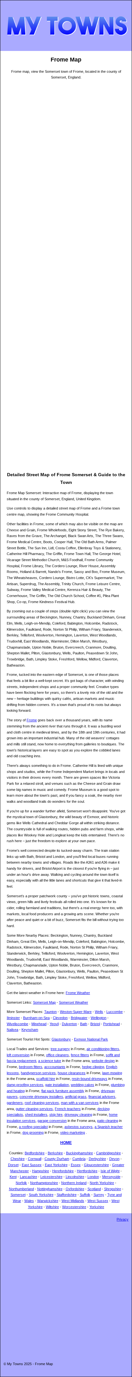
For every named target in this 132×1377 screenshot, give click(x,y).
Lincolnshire (75, 1177)
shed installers (36, 1114)
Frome (32, 720)
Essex (76, 1165)
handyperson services (38, 1073)
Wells (99, 1012)
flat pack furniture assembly (62, 1091)
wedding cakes (82, 1085)
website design (103, 1061)
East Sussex (32, 1165)
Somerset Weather (73, 1002)
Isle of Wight (110, 1171)
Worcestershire (74, 1207)
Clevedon (60, 1018)
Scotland (94, 1189)
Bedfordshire (35, 1153)
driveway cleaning (78, 1114)
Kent (13, 1177)
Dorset (13, 1165)
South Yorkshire (41, 1195)
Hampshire (40, 1171)
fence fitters (80, 1055)
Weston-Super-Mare (76, 1012)
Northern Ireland (74, 1183)
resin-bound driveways (89, 1079)
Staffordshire (67, 1195)
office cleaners (57, 1055)
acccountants (54, 1067)
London (93, 1177)
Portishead (111, 1024)
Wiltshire (52, 1207)
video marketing (72, 1132)
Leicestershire (51, 1177)
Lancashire (28, 1177)
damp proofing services (25, 1085)
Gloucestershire (96, 1165)
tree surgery (60, 1049)
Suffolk (85, 1195)
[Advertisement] (32, 375)
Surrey (99, 1195)
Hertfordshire (87, 1171)
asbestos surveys (78, 1127)
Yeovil (54, 1024)
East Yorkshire (56, 1165)
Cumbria (79, 1159)
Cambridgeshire (108, 1153)
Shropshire (112, 1189)
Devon (114, 1159)
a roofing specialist (33, 1127)
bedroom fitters (30, 1067)
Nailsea (12, 1030)
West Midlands (73, 1201)
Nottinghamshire (49, 1189)
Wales (29, 1201)
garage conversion (52, 1121)
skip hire (55, 1114)
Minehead (38, 1024)
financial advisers (101, 1097)
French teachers (68, 1109)
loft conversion (18, 1055)
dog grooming (33, 1132)
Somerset (18, 1195)
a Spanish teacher (109, 1127)
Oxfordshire (75, 1189)
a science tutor (49, 1061)
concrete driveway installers (41, 1097)
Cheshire (18, 1159)
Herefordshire (63, 1171)
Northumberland (21, 1189)
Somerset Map (44, 1002)
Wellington (98, 1018)
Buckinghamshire (79, 1153)
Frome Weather (78, 993)
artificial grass (76, 1097)
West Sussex (97, 1201)
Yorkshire (96, 1207)
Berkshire (55, 1153)
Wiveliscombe (17, 1024)
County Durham (57, 1159)
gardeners (15, 1103)
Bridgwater (79, 1018)
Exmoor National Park (91, 1039)
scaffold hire (45, 1079)
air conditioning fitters (103, 1049)
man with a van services (80, 1103)
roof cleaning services (42, 1103)
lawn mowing (112, 1073)
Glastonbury (61, 1039)
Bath (83, 1024)
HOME (66, 1143)
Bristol (95, 1024)
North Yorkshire (102, 1183)
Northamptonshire (44, 1183)
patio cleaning (107, 1121)
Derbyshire (97, 1159)
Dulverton (69, 1024)
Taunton (50, 1012)
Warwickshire (47, 1201)
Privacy (122, 1219)
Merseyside (111, 1177)
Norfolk (21, 1183)
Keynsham (29, 1030)
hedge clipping (93, 1067)
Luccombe (114, 1012)
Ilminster (13, 1018)
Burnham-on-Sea (36, 1018)
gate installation (57, 1085)
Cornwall (34, 1159)
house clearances (72, 1073)
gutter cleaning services (34, 1109)
